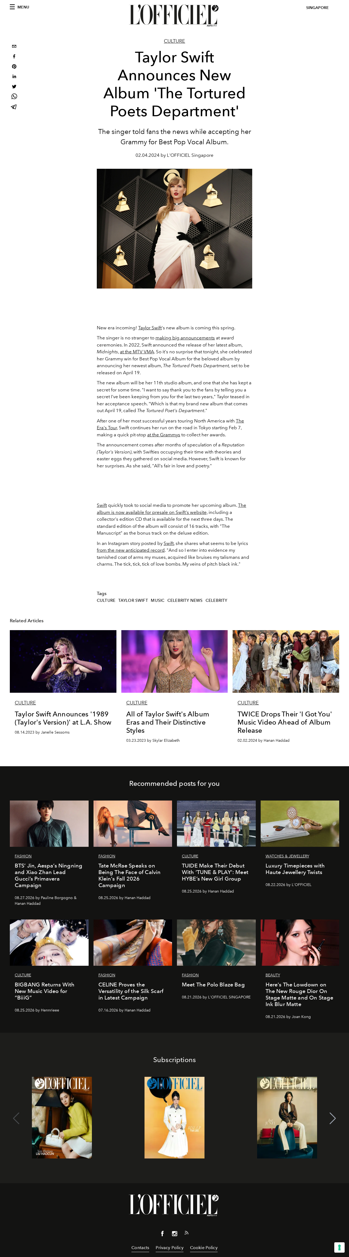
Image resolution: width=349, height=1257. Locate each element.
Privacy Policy (169, 1247)
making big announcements (185, 338)
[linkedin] (14, 77)
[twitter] (14, 87)
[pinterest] (14, 67)
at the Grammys (163, 434)
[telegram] (14, 107)
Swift (102, 505)
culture (106, 600)
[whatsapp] (14, 97)
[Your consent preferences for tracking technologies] (339, 1247)
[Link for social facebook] (162, 1234)
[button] (332, 1118)
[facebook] (14, 57)
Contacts (140, 1247)
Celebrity (216, 600)
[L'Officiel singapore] (174, 15)
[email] (14, 47)
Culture (174, 41)
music (157, 600)
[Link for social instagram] (174, 1234)
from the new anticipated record (131, 550)
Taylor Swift (150, 327)
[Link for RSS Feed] (186, 1234)
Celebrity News (185, 600)
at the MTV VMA (137, 351)
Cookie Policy (204, 1247)
